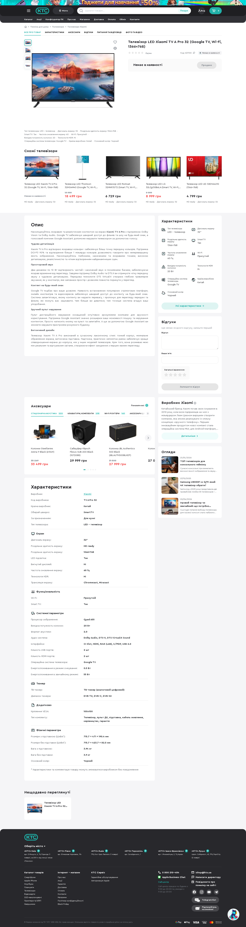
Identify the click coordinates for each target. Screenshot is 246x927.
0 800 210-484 (170, 872)
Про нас (71, 19)
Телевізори (58, 27)
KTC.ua (42, 10)
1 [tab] (86, 469)
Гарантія (62, 884)
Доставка (99, 19)
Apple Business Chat (173, 877)
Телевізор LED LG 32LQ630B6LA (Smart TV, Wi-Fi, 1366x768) (162, 186)
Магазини (85, 19)
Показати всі (137, 405)
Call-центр (163, 882)
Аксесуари (74, 32)
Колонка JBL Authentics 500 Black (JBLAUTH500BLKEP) (122, 451)
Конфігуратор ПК (54, 19)
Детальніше (188, 436)
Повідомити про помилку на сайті (206, 884)
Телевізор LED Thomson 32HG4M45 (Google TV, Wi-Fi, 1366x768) (80, 186)
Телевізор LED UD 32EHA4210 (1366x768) (203, 186)
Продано (206, 65)
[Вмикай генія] (123, 2)
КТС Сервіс (98, 872)
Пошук (184, 11)
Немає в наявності (211, 53)
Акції (39, 19)
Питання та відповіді (109, 32)
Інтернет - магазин (69, 872)
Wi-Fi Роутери (114, 413)
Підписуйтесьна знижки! (209, 908)
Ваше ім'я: (166, 353)
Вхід (203, 11)
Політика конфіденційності (71, 901)
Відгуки (88, 32)
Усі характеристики (188, 306)
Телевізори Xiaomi (77, 27)
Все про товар (32, 32)
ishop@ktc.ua (203, 872)
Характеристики (54, 32)
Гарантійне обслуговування (104, 877)
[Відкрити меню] (28, 10)
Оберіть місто (33, 846)
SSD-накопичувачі (33, 897)
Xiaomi (87, 494)
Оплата (111, 19)
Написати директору (208, 877)
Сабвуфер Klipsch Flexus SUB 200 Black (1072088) (81, 451)
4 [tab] (95, 469)
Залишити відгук (190, 387)
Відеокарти (29, 894)
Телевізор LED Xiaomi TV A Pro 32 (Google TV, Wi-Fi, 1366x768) (121, 27)
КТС (25, 26)
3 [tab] (93, 469)
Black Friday (63, 904)
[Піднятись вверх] (221, 915)
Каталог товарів (34, 872)
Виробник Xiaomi (177, 403)
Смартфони (29, 877)
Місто (65, 11)
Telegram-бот (209, 900)
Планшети (29, 887)
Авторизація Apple (100, 881)
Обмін (122, 19)
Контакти (135, 19)
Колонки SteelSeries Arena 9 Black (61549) (42, 450)
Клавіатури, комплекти (83, 413)
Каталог (28, 19)
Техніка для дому (39, 27)
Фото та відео (134, 32)
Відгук (164, 333)
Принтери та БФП (32, 901)
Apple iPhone (30, 881)
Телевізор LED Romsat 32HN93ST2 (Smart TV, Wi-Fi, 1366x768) (120, 186)
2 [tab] (90, 469)
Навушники (29, 904)
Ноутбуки (28, 884)
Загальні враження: (174, 370)
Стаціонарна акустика (47, 413)
